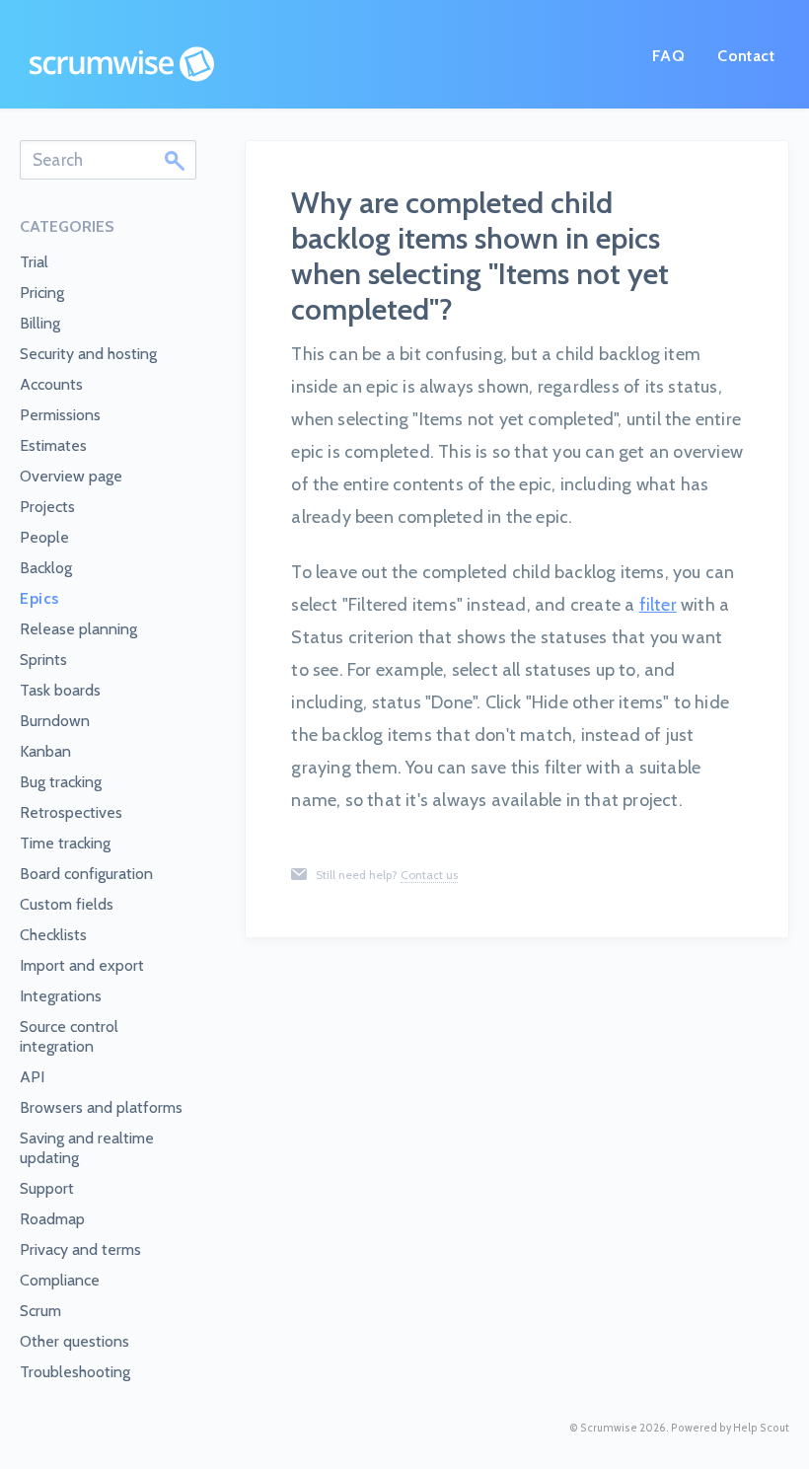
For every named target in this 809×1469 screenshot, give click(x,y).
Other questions (74, 1341)
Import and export (82, 965)
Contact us (429, 874)
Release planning (78, 629)
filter (658, 605)
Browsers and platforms (101, 1107)
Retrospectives (71, 812)
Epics (39, 598)
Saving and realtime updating (87, 1148)
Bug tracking (61, 781)
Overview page (71, 476)
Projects (47, 506)
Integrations (61, 996)
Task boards (60, 690)
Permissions (60, 414)
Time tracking (65, 843)
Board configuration (86, 873)
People (44, 537)
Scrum (40, 1310)
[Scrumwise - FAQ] (122, 64)
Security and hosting (88, 353)
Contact (745, 55)
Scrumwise (608, 1428)
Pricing (42, 292)
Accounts (51, 384)
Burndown (55, 720)
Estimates (53, 445)
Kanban (45, 751)
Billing (40, 323)
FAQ (668, 55)
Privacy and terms (80, 1249)
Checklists (53, 934)
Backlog (46, 567)
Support (47, 1188)
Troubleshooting (75, 1371)
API (32, 1076)
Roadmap (52, 1219)
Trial (34, 262)
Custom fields (66, 904)
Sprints (43, 659)
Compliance (60, 1280)
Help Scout (761, 1428)
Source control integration (69, 1036)
